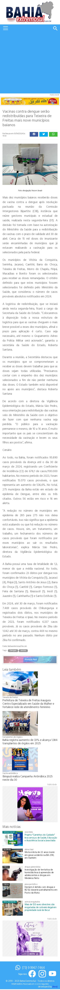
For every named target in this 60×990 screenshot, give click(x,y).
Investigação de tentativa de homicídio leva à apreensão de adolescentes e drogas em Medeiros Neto (39, 874)
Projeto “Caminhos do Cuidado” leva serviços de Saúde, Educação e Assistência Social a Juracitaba (41, 837)
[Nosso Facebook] (32, 974)
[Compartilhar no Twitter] (43, 134)
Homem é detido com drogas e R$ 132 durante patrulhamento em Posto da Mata (41, 889)
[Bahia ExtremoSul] (30, 11)
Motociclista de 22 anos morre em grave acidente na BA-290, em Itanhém (40, 855)
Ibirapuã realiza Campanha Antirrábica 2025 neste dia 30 (27, 778)
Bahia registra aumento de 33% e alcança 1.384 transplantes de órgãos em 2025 (29, 741)
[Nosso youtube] (52, 974)
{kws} (55, 986)
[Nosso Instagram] (42, 974)
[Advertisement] (30, 63)
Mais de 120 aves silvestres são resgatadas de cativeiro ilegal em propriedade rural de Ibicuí (40, 907)
